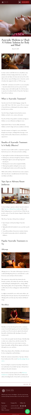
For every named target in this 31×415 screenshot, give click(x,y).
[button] (19, 2)
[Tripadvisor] (25, 406)
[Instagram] (23, 406)
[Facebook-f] (21, 406)
